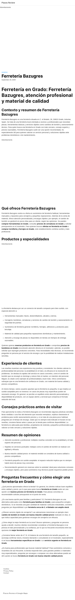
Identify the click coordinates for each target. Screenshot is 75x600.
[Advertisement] (37, 38)
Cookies (6, 569)
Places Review (8, 3)
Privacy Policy (8, 571)
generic (5, 72)
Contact (6, 573)
